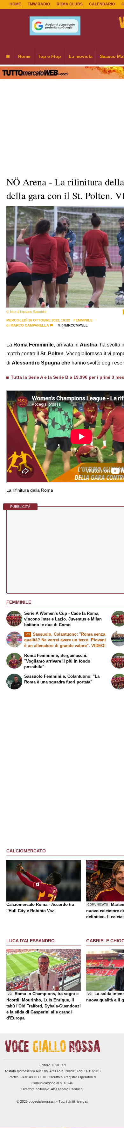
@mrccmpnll (74, 325)
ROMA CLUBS (70, 4)
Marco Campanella (29, 325)
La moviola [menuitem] (81, 56)
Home (15, 4)
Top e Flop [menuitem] (49, 56)
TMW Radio (39, 4)
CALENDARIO (102, 4)
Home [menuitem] (24, 56)
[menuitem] (8, 56)
